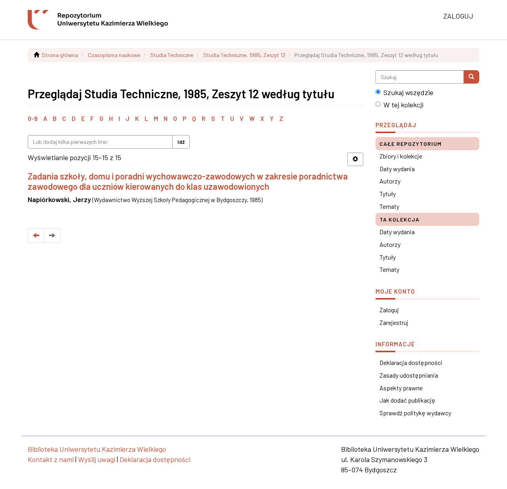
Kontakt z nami (51, 459)
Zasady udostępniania (408, 375)
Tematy (389, 206)
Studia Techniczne (171, 55)
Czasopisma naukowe (114, 55)
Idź (181, 141)
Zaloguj (389, 309)
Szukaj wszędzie (408, 92)
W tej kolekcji (403, 104)
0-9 (33, 118)
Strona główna (60, 55)
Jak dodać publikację (407, 400)
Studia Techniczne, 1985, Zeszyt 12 (244, 55)
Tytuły (387, 193)
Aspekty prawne (401, 388)
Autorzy (389, 181)
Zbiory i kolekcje (400, 156)
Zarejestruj (393, 322)
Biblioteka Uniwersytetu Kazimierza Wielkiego (97, 449)
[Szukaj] (471, 77)
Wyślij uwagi (96, 459)
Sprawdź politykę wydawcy (415, 412)
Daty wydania (397, 168)
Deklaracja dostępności (410, 362)
